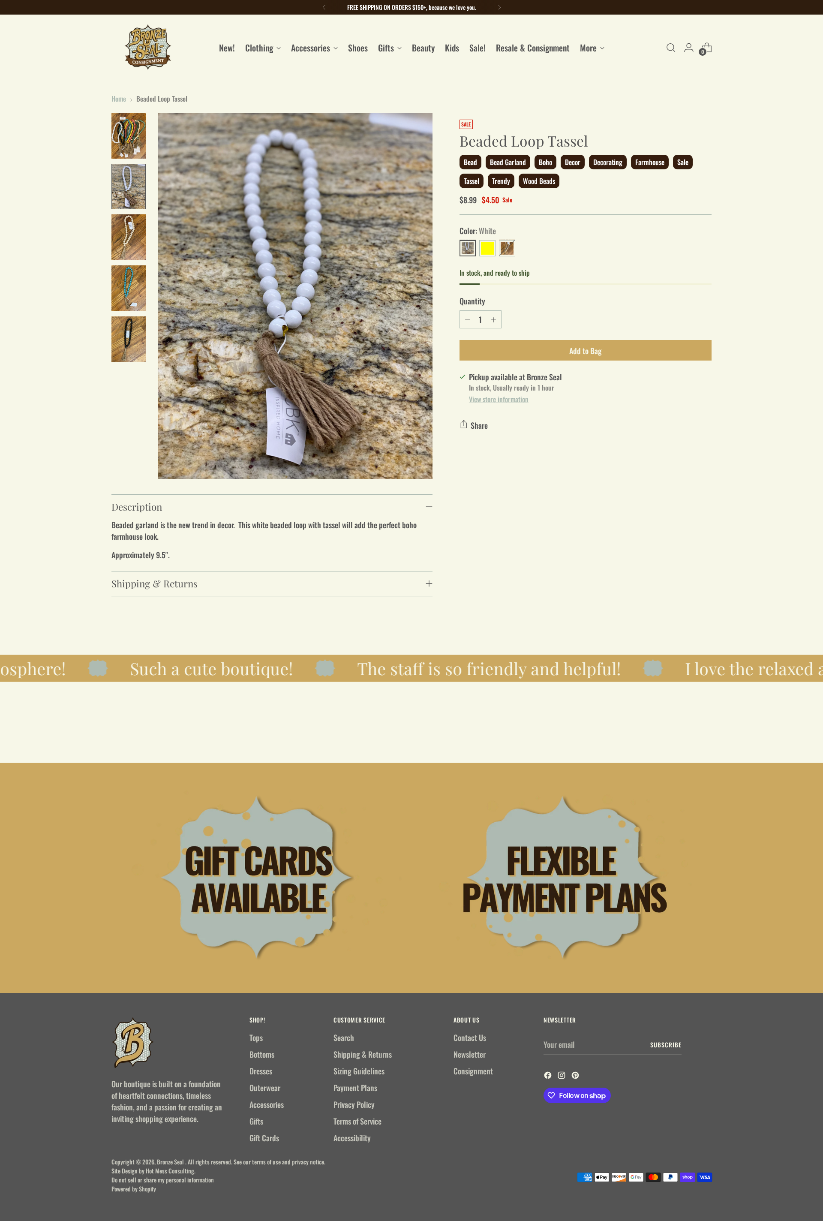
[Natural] (507, 248)
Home (118, 98)
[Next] (499, 7)
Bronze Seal (171, 1161)
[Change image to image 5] (128, 339)
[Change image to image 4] (128, 288)
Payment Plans (355, 1087)
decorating (607, 161)
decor (572, 161)
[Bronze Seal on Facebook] (549, 1076)
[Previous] (324, 7)
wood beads (539, 181)
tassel (471, 181)
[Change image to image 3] (128, 237)
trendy (501, 181)
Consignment (473, 1071)
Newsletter (470, 1054)
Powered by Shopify (133, 1188)
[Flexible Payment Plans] (565, 878)
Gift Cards (264, 1137)
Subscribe (666, 1044)
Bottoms (261, 1054)
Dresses (260, 1071)
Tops (256, 1037)
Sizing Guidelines (358, 1071)
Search (343, 1037)
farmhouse (649, 161)
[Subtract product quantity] (467, 319)
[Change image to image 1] (128, 136)
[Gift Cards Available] (258, 878)
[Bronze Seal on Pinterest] (576, 1076)
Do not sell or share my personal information (162, 1179)
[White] (468, 248)
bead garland (508, 161)
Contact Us (470, 1037)
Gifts (256, 1121)
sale (682, 161)
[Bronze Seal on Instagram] (562, 1076)
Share (479, 424)
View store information (499, 399)
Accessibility (352, 1137)
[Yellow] (487, 248)
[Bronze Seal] (147, 47)
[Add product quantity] (493, 319)
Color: (478, 230)
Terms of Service (357, 1121)
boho (545, 161)
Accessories (266, 1104)
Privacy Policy (354, 1104)
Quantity (472, 300)
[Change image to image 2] (128, 187)
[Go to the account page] (688, 47)
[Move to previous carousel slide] (684, 733)
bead (470, 161)
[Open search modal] (670, 47)
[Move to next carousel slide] (704, 733)
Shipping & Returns (362, 1054)
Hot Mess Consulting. (170, 1170)
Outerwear (264, 1087)
